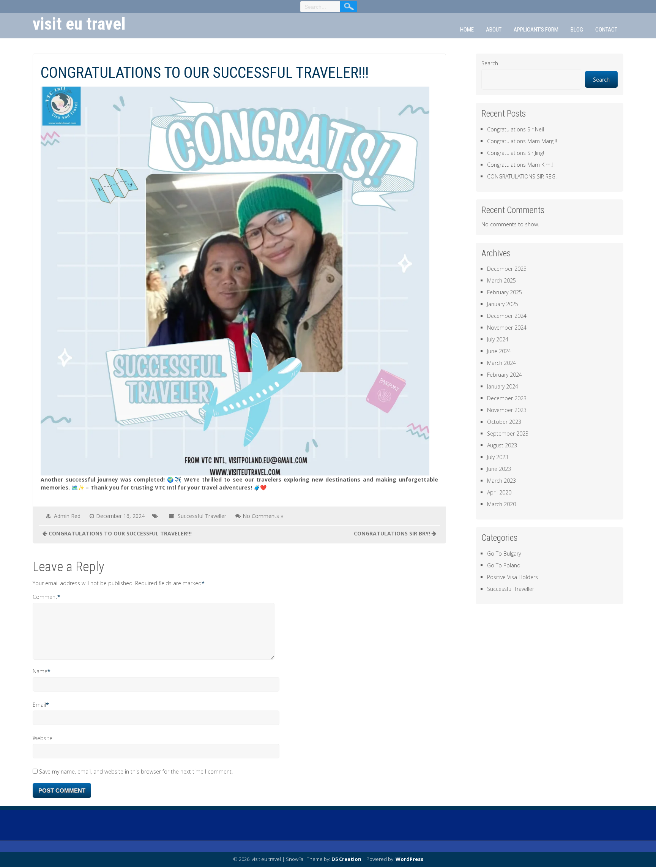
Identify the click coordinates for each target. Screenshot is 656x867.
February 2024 (504, 374)
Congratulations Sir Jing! (515, 152)
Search (489, 63)
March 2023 (501, 480)
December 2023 (507, 398)
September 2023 (507, 433)
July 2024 (497, 339)
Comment (45, 596)
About (493, 29)
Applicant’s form (536, 29)
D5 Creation (346, 859)
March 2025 (501, 280)
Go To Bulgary (504, 553)
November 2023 (507, 410)
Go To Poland (503, 565)
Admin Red (67, 516)
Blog (577, 29)
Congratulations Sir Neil (515, 129)
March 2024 (501, 362)
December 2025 (507, 268)
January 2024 (502, 386)
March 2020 (501, 504)
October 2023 (504, 421)
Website (42, 738)
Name (40, 671)
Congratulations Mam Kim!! (520, 164)
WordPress (409, 859)
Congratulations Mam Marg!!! (522, 141)
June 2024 (499, 351)
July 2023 (497, 457)
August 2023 (502, 445)
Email (39, 704)
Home (467, 29)
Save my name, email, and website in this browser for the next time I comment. (136, 771)
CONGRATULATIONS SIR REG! (522, 176)
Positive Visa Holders (512, 577)
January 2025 (502, 304)
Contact (606, 29)
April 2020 (499, 492)
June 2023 (499, 468)
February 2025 (504, 292)
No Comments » (263, 516)
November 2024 (507, 327)
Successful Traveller (202, 516)
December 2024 (507, 315)
